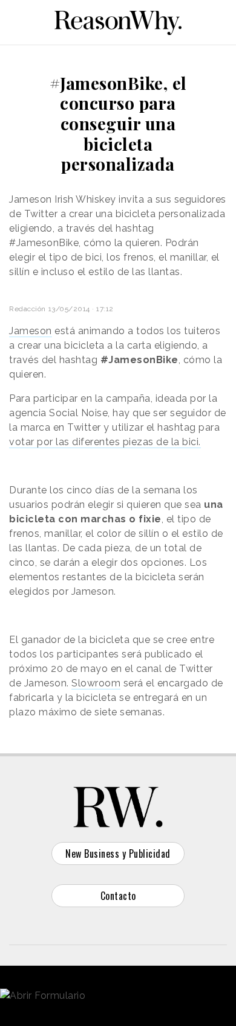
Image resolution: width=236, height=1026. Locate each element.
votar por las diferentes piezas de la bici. (105, 442)
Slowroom (95, 683)
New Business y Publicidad (118, 853)
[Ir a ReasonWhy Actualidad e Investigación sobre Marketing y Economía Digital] (118, 20)
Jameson (30, 331)
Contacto (118, 895)
